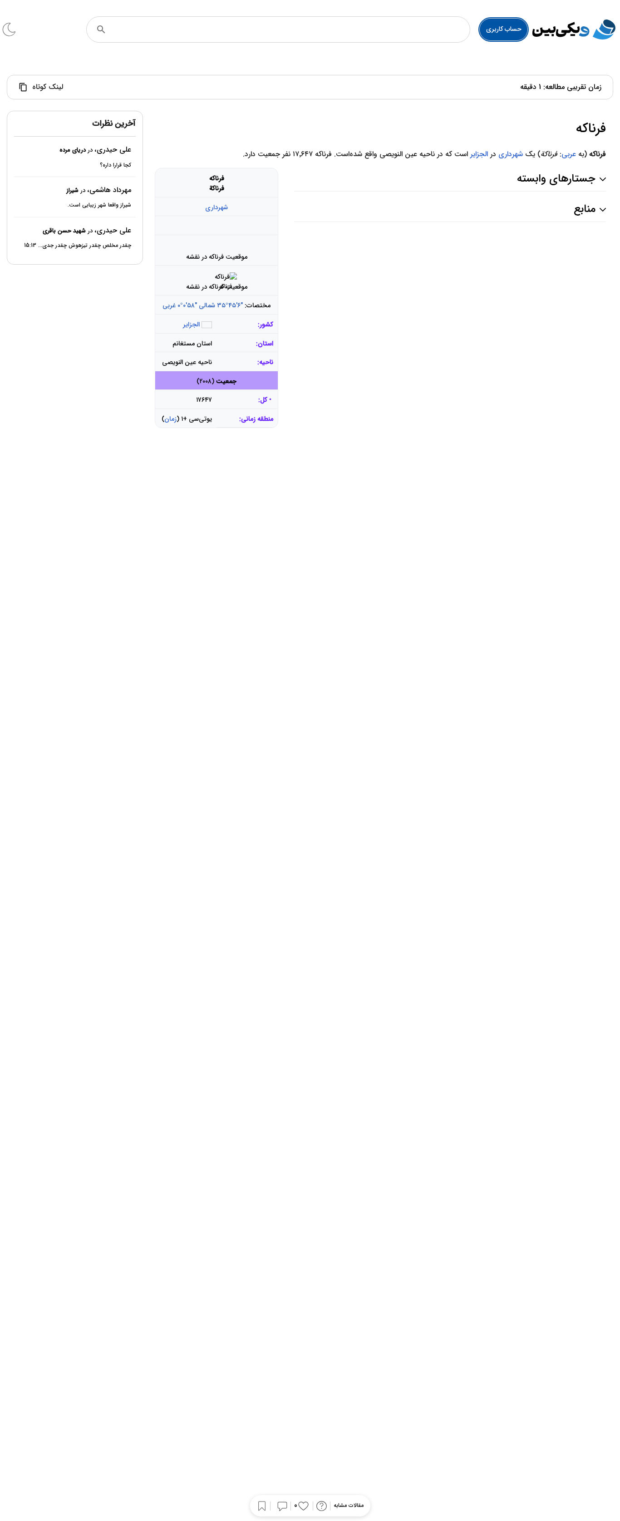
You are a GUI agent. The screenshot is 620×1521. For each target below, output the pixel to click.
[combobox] (290, 29)
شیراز (72, 190)
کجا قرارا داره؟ (115, 165)
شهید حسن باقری (64, 231)
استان (265, 344)
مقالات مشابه (349, 1506)
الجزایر (479, 154)
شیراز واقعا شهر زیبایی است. (99, 205)
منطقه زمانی (257, 419)
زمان (170, 419)
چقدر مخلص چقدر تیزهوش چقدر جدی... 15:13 (77, 245)
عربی (568, 154)
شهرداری (510, 154)
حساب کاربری (504, 29)
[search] (101, 29)
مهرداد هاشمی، (109, 190)
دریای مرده (72, 150)
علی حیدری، (112, 150)
